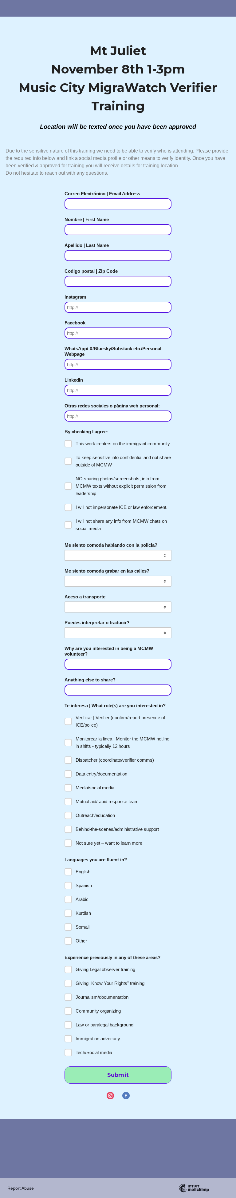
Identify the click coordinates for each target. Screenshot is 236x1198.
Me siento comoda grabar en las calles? (107, 570)
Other (81, 940)
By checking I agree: (86, 431)
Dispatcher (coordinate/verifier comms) (115, 760)
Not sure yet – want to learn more (109, 843)
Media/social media (95, 787)
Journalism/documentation (102, 997)
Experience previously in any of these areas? (112, 957)
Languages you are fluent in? (96, 859)
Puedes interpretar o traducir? (97, 622)
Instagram (75, 297)
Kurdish (83, 913)
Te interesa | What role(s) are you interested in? (115, 705)
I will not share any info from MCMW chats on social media (121, 524)
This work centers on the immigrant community (123, 443)
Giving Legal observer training (105, 969)
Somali (82, 927)
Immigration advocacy (98, 1038)
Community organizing (98, 1011)
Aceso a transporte (85, 596)
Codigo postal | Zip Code (91, 271)
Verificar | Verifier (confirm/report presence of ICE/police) (120, 721)
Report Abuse (20, 1188)
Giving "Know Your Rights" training (110, 983)
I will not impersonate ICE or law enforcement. (121, 507)
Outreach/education (95, 815)
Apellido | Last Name (87, 245)
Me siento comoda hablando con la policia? (111, 545)
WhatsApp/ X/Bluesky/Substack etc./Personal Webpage (113, 351)
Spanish (84, 885)
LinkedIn (74, 380)
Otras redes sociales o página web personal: (112, 405)
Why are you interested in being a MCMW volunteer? (109, 651)
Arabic (82, 899)
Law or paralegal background (104, 1024)
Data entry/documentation (101, 773)
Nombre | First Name (87, 219)
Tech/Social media (94, 1052)
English (83, 871)
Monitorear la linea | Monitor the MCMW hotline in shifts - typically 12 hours (122, 742)
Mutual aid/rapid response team (107, 801)
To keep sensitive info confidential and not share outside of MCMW (123, 461)
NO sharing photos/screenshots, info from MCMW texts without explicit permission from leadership (121, 486)
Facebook (75, 322)
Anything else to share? (90, 679)
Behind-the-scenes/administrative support (117, 829)
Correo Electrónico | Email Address (102, 193)
